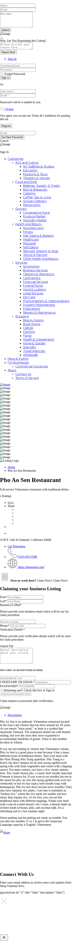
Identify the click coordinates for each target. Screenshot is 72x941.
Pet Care (29, 297)
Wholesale (30, 355)
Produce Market (34, 216)
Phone (4, 625)
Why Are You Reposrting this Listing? (23, 40)
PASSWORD (9, 686)
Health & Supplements (38, 339)
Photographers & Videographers (46, 301)
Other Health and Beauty (41, 259)
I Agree (9, 109)
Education (30, 170)
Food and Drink (26, 182)
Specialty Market (35, 220)
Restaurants (32, 205)
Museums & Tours (35, 174)
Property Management (39, 305)
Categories (15, 159)
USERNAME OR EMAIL (17, 682)
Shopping (22, 316)
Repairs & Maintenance (39, 312)
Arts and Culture (26, 163)
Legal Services (33, 293)
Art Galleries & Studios (38, 166)
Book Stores (31, 324)
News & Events (18, 359)
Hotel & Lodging (34, 289)
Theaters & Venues (36, 178)
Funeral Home (33, 286)
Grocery (21, 209)
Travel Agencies (34, 351)
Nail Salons (30, 247)
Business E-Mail (34, 610)
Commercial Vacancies (31, 366)
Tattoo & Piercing (35, 255)
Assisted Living (33, 228)
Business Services (35, 270)
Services (21, 262)
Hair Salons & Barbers (38, 236)
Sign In (12, 59)
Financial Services (35, 282)
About (12, 370)
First (3, 597)
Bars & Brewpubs (35, 189)
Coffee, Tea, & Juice (37, 197)
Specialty (29, 347)
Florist (27, 335)
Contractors (32, 278)
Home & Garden (34, 343)
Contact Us (23, 374)
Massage (29, 243)
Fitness (28, 232)
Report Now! (8, 52)
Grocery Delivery (34, 201)
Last (3, 601)
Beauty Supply (33, 320)
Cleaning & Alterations (38, 274)
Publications (31, 309)
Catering (29, 193)
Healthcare (31, 239)
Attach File (6, 646)
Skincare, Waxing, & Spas (40, 251)
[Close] (1, 38)
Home (11, 467)
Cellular (28, 328)
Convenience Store (36, 212)
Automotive (31, 266)
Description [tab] (15, 715)
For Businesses (18, 362)
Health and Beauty (28, 224)
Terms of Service (27, 378)
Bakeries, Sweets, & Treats (41, 186)
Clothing (29, 332)
